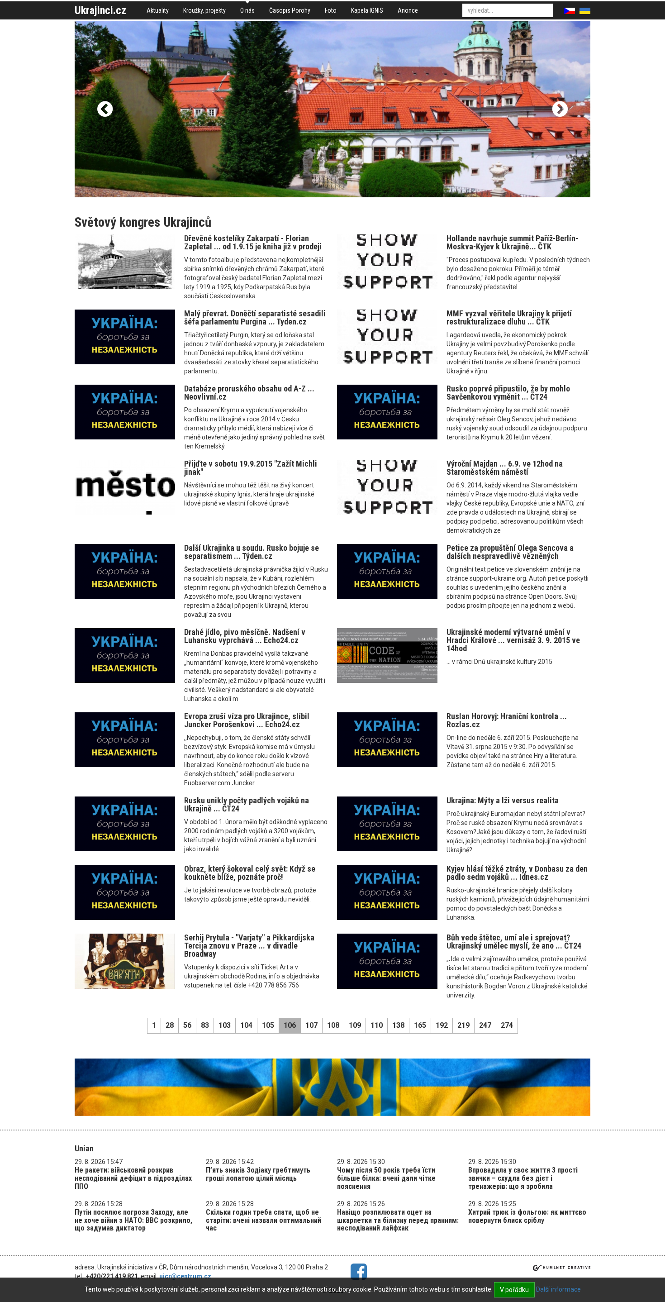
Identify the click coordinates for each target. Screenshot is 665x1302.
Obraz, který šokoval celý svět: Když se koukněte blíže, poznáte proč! (249, 873)
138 (398, 1025)
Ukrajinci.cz (100, 10)
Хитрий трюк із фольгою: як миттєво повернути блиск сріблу (527, 1216)
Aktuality (158, 10)
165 (420, 1025)
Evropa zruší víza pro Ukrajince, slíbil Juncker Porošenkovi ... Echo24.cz (246, 720)
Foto (331, 10)
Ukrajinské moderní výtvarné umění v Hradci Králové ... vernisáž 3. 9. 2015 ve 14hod (513, 640)
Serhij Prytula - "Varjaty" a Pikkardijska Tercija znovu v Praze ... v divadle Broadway (249, 946)
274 (507, 1025)
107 (311, 1025)
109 (355, 1025)
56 (187, 1025)
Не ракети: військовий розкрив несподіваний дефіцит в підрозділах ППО (133, 1178)
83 (205, 1025)
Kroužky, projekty (204, 10)
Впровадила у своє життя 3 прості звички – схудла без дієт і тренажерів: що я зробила (523, 1178)
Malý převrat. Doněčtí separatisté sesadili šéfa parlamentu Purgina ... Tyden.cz (255, 317)
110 (376, 1025)
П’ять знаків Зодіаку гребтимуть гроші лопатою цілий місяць (258, 1174)
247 (485, 1025)
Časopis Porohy (289, 10)
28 (170, 1025)
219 (463, 1025)
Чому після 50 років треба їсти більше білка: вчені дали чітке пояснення (386, 1178)
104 (246, 1025)
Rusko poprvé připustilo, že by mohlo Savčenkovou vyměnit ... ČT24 (508, 392)
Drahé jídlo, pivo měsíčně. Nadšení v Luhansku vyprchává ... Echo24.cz (244, 636)
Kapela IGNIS (367, 10)
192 (442, 1025)
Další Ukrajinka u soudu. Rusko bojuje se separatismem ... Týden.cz (251, 552)
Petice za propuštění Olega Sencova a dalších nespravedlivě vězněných (510, 552)
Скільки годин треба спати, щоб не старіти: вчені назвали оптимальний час (263, 1220)
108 (333, 1025)
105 (268, 1025)
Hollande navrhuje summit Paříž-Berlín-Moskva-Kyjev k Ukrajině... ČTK (512, 242)
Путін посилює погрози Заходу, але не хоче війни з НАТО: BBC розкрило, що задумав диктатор (133, 1220)
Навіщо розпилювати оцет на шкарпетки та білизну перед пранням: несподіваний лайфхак (398, 1220)
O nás (247, 10)
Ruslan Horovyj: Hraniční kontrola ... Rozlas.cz (506, 720)
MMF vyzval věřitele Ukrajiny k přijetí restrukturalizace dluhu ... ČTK (509, 317)
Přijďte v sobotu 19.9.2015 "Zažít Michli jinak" (250, 468)
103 (224, 1025)
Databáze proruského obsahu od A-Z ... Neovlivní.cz (249, 392)
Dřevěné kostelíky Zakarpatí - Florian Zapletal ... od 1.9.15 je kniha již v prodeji (253, 242)
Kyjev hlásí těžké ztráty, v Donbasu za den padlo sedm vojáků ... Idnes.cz (517, 873)
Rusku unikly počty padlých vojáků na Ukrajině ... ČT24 (246, 804)
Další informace (558, 1289)
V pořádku (514, 1289)
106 (290, 1025)
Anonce (408, 10)
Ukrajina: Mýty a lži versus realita (502, 800)
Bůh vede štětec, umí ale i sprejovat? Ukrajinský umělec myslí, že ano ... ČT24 (513, 941)
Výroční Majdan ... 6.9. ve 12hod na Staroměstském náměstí (504, 468)
